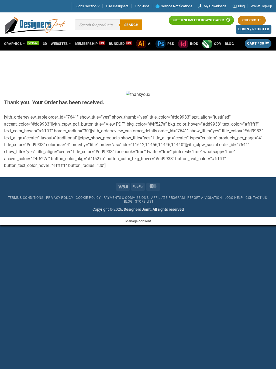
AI (150, 44)
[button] (258, 43)
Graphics (13, 44)
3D (45, 44)
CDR (217, 44)
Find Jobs (142, 6)
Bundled (117, 44)
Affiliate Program (168, 198)
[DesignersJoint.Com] (35, 25)
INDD (194, 44)
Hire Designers (117, 6)
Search (131, 25)
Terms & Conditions (25, 198)
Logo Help (234, 198)
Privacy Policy (59, 198)
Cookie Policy (88, 198)
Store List (144, 201)
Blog (241, 6)
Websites (59, 44)
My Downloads (215, 6)
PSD (170, 44)
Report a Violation (204, 198)
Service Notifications (176, 6)
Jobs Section (86, 6)
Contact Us (256, 198)
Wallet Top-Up (261, 6)
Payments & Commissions (126, 198)
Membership (86, 44)
